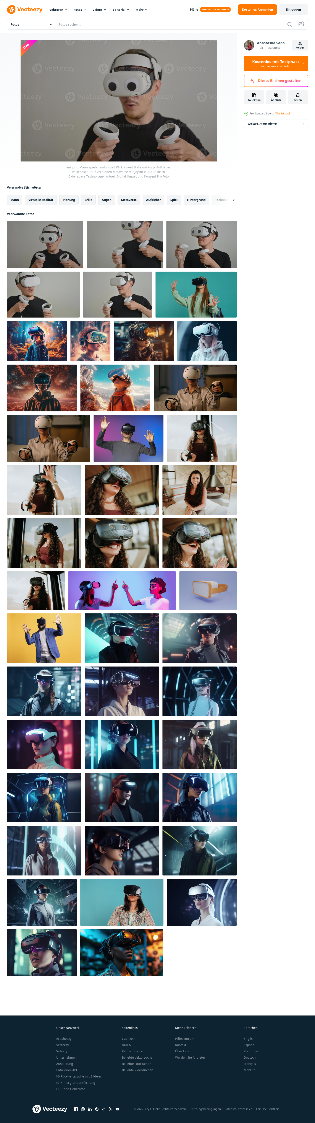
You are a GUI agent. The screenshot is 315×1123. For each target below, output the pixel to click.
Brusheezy (63, 1039)
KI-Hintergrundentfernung (75, 1083)
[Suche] (289, 24)
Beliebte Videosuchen (137, 1070)
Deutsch (250, 1057)
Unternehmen (66, 1057)
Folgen (300, 47)
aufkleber (153, 200)
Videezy (61, 1051)
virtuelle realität (40, 200)
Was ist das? (282, 113)
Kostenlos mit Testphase (276, 63)
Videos (97, 10)
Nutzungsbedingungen (206, 1109)
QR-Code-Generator (70, 1089)
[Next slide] (230, 200)
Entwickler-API (66, 1070)
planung (69, 200)
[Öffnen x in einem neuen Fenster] (110, 1109)
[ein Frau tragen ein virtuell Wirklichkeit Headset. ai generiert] (122, 638)
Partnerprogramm (135, 1051)
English (249, 1039)
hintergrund (196, 200)
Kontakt (180, 1045)
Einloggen (293, 9)
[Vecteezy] (24, 9)
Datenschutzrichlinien (238, 1109)
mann (14, 200)
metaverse (129, 200)
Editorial (119, 10)
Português (251, 1051)
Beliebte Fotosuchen (136, 1064)
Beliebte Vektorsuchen (138, 1057)
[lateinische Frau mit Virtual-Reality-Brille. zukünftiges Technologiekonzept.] (202, 438)
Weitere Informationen (263, 124)
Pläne (194, 9)
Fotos (78, 10)
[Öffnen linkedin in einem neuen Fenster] (90, 1109)
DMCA (126, 1045)
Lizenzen (128, 1039)
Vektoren (56, 10)
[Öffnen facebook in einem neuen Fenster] (76, 1109)
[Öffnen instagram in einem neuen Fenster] (83, 1109)
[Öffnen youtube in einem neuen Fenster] (117, 1109)
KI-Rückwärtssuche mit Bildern (78, 1076)
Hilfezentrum (184, 1039)
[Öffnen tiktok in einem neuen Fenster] (103, 1109)
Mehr (140, 10)
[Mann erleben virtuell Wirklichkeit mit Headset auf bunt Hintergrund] (128, 438)
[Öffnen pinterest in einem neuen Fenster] (97, 1109)
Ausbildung (64, 1064)
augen (106, 200)
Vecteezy (62, 1045)
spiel (174, 200)
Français (250, 1064)
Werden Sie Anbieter (190, 1057)
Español (249, 1045)
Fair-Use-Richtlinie (267, 1109)
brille (88, 200)
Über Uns (182, 1051)
